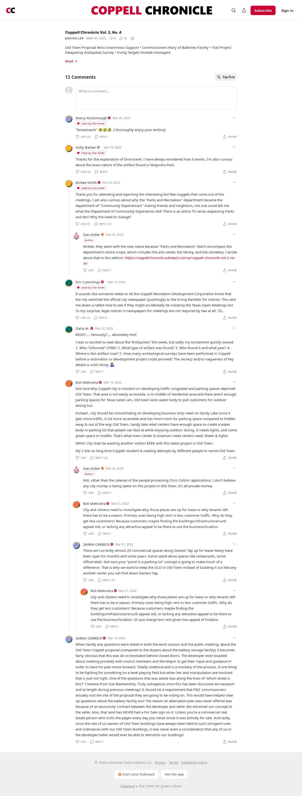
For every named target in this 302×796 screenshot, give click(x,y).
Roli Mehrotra (87, 382)
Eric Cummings (88, 282)
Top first (228, 77)
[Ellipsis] (234, 117)
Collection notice (194, 762)
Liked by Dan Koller (93, 123)
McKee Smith (86, 182)
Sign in (287, 10)
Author (89, 240)
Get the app (174, 774)
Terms (173, 762)
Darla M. (82, 328)
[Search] (233, 10)
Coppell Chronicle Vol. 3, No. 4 (93, 32)
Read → (71, 61)
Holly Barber (86, 147)
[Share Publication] (244, 10)
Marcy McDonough (91, 117)
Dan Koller (74, 38)
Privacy (160, 762)
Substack (128, 786)
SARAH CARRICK (96, 544)
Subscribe (263, 10)
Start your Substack (138, 774)
